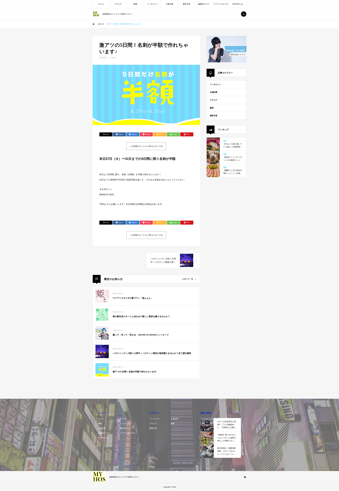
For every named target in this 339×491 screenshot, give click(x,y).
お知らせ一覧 (187, 279)
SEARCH (243, 14)
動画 (135, 4)
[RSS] (245, 477)
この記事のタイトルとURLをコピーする (146, 146)
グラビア (118, 4)
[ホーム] (93, 24)
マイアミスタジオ (220, 4)
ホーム (101, 4)
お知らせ (113, 58)
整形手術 (186, 4)
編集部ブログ (203, 4)
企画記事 (169, 4)
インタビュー (152, 4)
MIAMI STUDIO (106, 194)
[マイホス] (96, 14)
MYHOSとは (238, 4)
